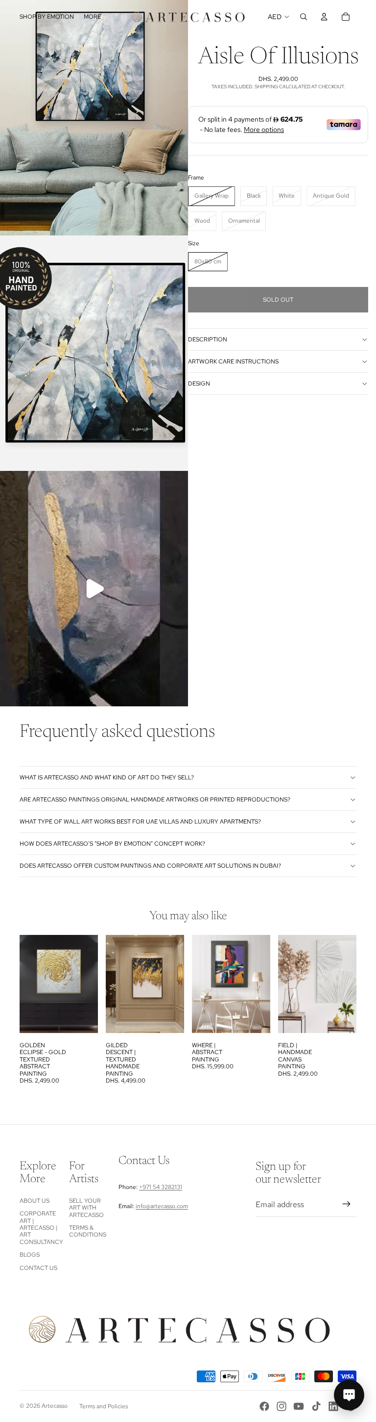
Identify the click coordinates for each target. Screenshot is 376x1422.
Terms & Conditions (87, 1231)
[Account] (324, 16)
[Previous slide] (116, 984)
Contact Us (38, 1268)
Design (199, 384)
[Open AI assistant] (349, 1395)
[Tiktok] (316, 1406)
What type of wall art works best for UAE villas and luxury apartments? (140, 822)
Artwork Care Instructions (233, 361)
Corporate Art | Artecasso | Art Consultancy (41, 1228)
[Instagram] (281, 1406)
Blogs (30, 1255)
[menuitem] (92, 17)
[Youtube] (299, 1406)
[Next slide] (173, 984)
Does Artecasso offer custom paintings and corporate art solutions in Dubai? (150, 866)
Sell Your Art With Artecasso (86, 1208)
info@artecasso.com (162, 1206)
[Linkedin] (333, 1406)
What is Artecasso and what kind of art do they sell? (107, 777)
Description (207, 339)
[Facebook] (264, 1406)
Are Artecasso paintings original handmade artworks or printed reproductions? (155, 799)
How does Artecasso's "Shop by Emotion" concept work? (112, 844)
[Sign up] (346, 1204)
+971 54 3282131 (160, 1187)
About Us (34, 1201)
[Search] (303, 16)
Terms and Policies (103, 1406)
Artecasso (55, 1406)
